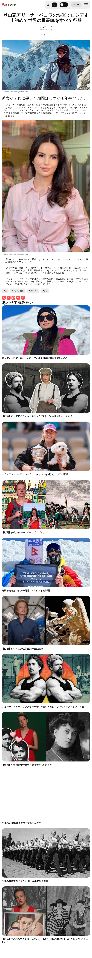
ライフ (42, 35)
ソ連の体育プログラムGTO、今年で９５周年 (25, 881)
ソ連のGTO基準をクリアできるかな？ (21, 823)
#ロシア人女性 (17, 291)
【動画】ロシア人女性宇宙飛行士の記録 (22, 648)
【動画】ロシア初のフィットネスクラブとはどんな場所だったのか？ (37, 416)
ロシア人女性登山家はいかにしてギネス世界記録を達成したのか (35, 358)
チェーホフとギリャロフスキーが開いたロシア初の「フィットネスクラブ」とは (43, 706)
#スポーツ (33, 291)
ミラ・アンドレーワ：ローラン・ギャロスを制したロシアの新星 (35, 474)
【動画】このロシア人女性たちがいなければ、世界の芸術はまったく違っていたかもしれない (45, 941)
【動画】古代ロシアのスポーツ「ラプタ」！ (24, 532)
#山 (5, 291)
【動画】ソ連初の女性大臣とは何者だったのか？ (27, 764)
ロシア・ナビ (46, 27)
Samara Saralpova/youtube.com (16, 92)
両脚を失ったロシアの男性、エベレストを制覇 (26, 590)
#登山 (45, 291)
